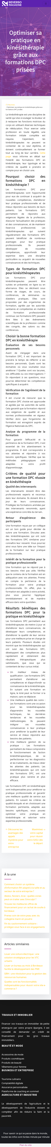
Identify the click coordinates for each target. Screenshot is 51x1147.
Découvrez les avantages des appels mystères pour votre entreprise (15, 838)
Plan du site (26, 1145)
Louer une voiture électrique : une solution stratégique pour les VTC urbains (21, 957)
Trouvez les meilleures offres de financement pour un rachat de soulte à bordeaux (24, 907)
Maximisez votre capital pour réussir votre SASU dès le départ (35, 836)
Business (12, 105)
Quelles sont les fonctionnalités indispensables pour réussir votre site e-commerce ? (25, 985)
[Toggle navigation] (46, 4)
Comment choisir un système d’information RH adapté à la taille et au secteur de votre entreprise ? (24, 888)
